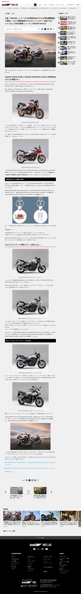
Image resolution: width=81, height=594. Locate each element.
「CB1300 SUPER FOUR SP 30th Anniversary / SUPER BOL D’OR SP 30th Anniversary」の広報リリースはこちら (30, 468)
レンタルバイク (30, 568)
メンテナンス (30, 570)
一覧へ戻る (28, 493)
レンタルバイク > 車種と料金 (64, 559)
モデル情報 (8, 8)
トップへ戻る (41, 537)
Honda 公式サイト (63, 565)
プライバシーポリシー (64, 570)
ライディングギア (31, 561)
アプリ (28, 559)
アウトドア (29, 564)
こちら (12, 229)
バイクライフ (51, 4)
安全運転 (29, 566)
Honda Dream (10, 459)
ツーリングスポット (70, 4)
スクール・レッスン (47, 562)
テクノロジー (14, 564)
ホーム (40, 4)
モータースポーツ (47, 559)
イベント (45, 561)
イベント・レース (60, 4)
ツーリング (29, 562)
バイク (45, 4)
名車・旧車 (13, 566)
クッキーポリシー (63, 572)
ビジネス (13, 568)
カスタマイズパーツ (15, 562)
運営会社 (61, 568)
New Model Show (15, 559)
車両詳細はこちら (9, 471)
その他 (77, 4)
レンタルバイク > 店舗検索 (64, 562)
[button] (79, 519)
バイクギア (61, 566)
